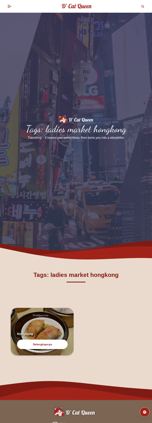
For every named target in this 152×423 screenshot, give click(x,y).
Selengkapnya (42, 344)
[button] (9, 6)
